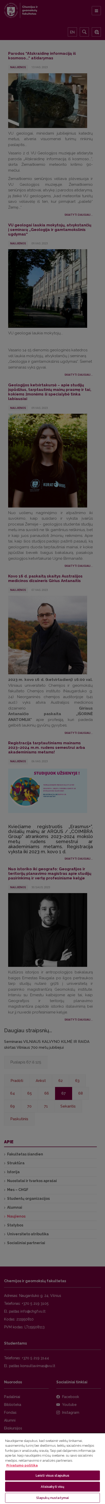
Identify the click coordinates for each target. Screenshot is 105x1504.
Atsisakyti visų (52, 1487)
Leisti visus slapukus (53, 1475)
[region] (52, 1468)
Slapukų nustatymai (52, 1498)
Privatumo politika (22, 1465)
